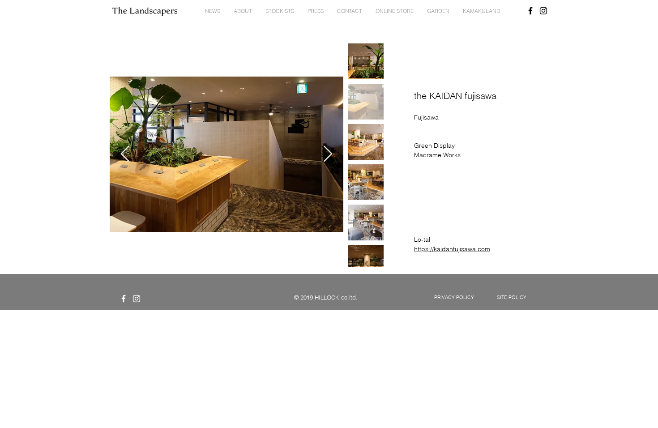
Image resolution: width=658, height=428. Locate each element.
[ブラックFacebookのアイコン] (530, 11)
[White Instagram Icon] (136, 299)
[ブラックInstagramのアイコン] (543, 11)
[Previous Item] (125, 154)
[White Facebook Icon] (123, 299)
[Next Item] (328, 154)
